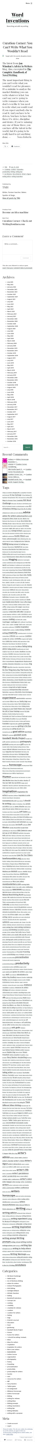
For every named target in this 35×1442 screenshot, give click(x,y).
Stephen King (11, 1052)
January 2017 (11, 434)
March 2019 (11, 370)
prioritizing (11, 954)
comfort (4, 609)
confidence (14, 614)
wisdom (6, 1142)
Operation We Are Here (13, 919)
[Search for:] (11, 447)
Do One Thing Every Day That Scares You (17, 670)
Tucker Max (24, 1118)
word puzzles (26, 1142)
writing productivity (12, 1235)
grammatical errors (15, 741)
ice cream (28, 777)
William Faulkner (11, 1140)
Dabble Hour (9, 641)
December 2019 (12, 348)
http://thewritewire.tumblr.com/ (15, 768)
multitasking (29, 887)
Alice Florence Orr (12, 521)
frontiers (28, 721)
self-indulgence (17, 1022)
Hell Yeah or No (25, 751)
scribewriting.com (15, 1017)
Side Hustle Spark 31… (15, 469)
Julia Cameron (22, 830)
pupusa (21, 969)
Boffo (26, 562)
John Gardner (12, 824)
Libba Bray (9, 847)
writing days (18, 1216)
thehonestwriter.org (7, 1090)
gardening (26, 723)
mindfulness (24, 874)
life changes (19, 847)
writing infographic (6, 1227)
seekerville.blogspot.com (12, 1020)
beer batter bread (21, 549)
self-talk (4, 1024)
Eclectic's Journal (6, 677)
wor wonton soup (6, 1147)
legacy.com (8, 843)
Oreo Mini (28, 922)
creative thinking (19, 630)
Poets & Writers (23, 947)
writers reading (21, 1199)
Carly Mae (12, 582)
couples (11, 624)
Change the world (11, 585)
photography (11, 1359)
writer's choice (19, 1161)
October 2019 (11, 353)
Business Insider (24, 577)
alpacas (14, 523)
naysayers (4, 897)
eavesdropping (22, 675)
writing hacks (12, 1224)
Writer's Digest (26, 174)
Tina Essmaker (10, 1110)
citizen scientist (15, 599)
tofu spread (14, 1113)
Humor (6, 776)
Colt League (18, 607)
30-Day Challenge (15, 495)
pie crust (25, 942)
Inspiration (20, 169)
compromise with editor (16, 612)
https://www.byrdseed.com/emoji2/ (21, 771)
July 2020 (10, 331)
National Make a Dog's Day (23, 892)
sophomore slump (10, 1045)
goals (20, 728)
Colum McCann (25, 607)
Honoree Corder (15, 761)
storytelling (22, 1057)
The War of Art (20, 1097)
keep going (27, 833)
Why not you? (13, 1137)
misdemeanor (21, 879)
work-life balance (6, 1145)
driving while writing (25, 672)
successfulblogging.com (15, 1062)
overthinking (13, 930)
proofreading (5, 969)
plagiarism (20, 944)
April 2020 (10, 338)
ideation (26, 780)
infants (4, 788)
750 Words (19, 503)
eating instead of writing (12, 675)
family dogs (24, 701)
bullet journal (11, 577)
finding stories (26, 706)
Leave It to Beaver (25, 840)
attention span (27, 533)
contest (30, 614)
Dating (24, 646)
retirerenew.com (7, 992)
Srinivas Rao (24, 1047)
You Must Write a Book (11, 1262)
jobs (24, 819)
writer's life (23, 1170)
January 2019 (11, 375)
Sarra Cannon (18, 1012)
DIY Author (26, 664)
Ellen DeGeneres (6, 682)
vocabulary (13, 1130)
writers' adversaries (14, 1185)
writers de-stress (6, 1191)
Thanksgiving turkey (16, 1080)
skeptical (4, 1040)
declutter (10, 654)
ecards (29, 675)
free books (18, 718)
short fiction (13, 1032)
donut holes (28, 667)
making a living (10, 861)
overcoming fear (8, 927)
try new (19, 1118)
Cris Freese (29, 633)
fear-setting (5, 706)
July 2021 (10, 302)
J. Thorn (24, 804)
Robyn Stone (19, 1000)
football (30, 716)
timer (19, 1108)
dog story (10, 667)
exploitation (29, 698)
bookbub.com (18, 565)
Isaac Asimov (20, 800)
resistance (28, 985)
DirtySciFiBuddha (10, 661)
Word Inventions (17, 17)
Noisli (21, 902)
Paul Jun (24, 932)
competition (5, 611)
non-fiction (12, 904)
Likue (3, 850)
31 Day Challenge (26, 495)
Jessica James (16, 814)
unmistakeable (6, 1125)
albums (25, 518)
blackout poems (11, 556)
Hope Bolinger (28, 761)
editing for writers (27, 677)
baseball (17, 547)
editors (4, 680)
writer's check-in (23, 1157)
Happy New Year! (10, 751)
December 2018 (12, 378)
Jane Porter (10, 812)
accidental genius (20, 506)
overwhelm (20, 930)
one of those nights (12, 914)
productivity (6, 172)
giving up (15, 729)
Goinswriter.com (6, 732)
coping (24, 619)
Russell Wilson (18, 1007)
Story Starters (12, 1057)
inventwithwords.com (9, 801)
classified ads (22, 599)
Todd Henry (5, 1113)
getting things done (7, 728)
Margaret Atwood (14, 863)
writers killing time (12, 1199)
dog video (15, 667)
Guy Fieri (26, 744)
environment (24, 689)
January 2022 (11, 287)
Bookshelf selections (14, 1298)
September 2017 (12, 414)
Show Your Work (22, 1033)
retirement (18, 990)
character (29, 585)
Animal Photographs (14, 1286)
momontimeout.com (7, 881)
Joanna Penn (10, 819)
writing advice (6, 176)
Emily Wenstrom (15, 682)
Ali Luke (18, 521)
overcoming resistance (22, 927)
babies (12, 541)
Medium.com (6, 871)
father (28, 704)
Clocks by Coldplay (12, 604)
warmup (14, 1132)
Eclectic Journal (14, 677)
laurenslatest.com (25, 838)
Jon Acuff (19, 824)
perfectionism (5, 937)
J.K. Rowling (19, 804)
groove (18, 744)
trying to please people (9, 1118)
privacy (17, 954)
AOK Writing (25, 526)
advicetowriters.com (24, 516)
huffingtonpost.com (7, 773)
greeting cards (12, 744)
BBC (21, 547)
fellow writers (14, 706)
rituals (25, 998)
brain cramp (5, 570)
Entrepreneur (5, 689)
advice (26, 512)
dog (30, 664)
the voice (14, 1097)
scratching (13, 1015)
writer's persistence (20, 1173)
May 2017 (10, 424)
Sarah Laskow (10, 1012)
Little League (14, 850)
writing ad (29, 1209)
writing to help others (22, 1248)
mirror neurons (14, 879)
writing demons (26, 1216)
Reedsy (12, 982)
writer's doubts (25, 1164)
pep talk (24, 934)
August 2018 (11, 387)
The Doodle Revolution (25, 1085)
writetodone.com (11, 1209)
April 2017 (10, 426)
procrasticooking (11, 957)
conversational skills (16, 616)
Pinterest (29, 942)
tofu (10, 1113)
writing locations (15, 1230)
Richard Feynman (19, 995)
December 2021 (12, 289)
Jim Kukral (20, 817)
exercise (29, 694)
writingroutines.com (8, 1245)
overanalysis (28, 924)
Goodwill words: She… (15, 479)
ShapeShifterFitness (7, 1030)
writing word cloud (15, 1259)
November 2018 (12, 380)
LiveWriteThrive (6, 852)
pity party (4, 944)
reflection (16, 982)
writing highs (19, 1224)
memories (20, 871)
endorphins (5, 687)
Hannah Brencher (22, 749)
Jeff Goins (23, 812)
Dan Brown (24, 643)
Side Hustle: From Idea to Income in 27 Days (17, 1035)
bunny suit (17, 577)
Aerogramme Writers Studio (9, 518)
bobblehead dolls (11, 562)
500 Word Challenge (14, 1276)
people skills (18, 934)
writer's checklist (8, 1161)
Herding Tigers (9, 759)
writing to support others (8, 1251)
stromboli (27, 1060)
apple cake (12, 528)
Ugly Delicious (24, 1120)
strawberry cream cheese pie (17, 1060)
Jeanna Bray (16, 812)
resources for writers (21, 987)
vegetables (12, 1127)
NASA (6, 892)
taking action (7, 1072)
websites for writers (7, 1135)
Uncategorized (12, 1389)
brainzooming (26, 570)
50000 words (28, 503)
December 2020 (12, 319)
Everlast (16, 694)
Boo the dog (27, 567)
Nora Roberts (17, 174)
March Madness (6, 863)
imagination (5, 785)
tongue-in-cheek (22, 1113)
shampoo (23, 1027)
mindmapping (5, 876)
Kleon (10, 835)
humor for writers (13, 1335)
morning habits (25, 884)
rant (7, 974)
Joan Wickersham (18, 819)
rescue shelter (20, 985)
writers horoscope (13, 1393)
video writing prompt (21, 1127)
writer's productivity (9, 1176)
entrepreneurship (15, 689)
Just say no (5, 833)
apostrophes (5, 528)
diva (22, 664)
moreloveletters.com (11, 884)
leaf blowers (10, 840)
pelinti (12, 934)
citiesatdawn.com (6, 599)
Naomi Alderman (26, 889)
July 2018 (10, 390)
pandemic (26, 929)
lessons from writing (23, 845)
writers (5, 1185)
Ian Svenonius (22, 777)
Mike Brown (17, 874)
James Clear (28, 806)
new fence (9, 899)
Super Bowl (11, 1067)
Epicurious (5, 692)
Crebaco (11, 459)
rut (23, 1007)
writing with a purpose (14, 1413)
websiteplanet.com (27, 1132)
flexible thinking (12, 714)
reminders (4, 985)
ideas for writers (18, 780)
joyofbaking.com (6, 830)
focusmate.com (6, 716)
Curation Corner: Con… (15, 474)
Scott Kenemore (6, 1015)
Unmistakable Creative (22, 1123)
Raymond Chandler (21, 977)
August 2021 (11, 299)
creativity (7, 169)
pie (21, 942)
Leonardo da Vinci (22, 843)
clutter (28, 604)
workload (14, 1145)
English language (22, 687)
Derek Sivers (5, 656)
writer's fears (26, 1167)
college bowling (11, 607)
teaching (4, 1077)
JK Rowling (26, 817)
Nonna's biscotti (19, 904)
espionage (5, 694)
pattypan (13, 932)
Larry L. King (24, 835)
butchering (5, 580)
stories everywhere (14, 1055)
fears (10, 706)
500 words (13, 503)
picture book (17, 942)
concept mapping (6, 614)
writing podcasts (20, 1232)
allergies (10, 523)
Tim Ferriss (29, 1108)
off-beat (18, 912)
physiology (5, 942)
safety (14, 1010)
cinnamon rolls (24, 597)
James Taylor (24, 809)
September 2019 (12, 355)
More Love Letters (18, 881)
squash (12, 1047)
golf (11, 732)
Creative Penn (6, 630)
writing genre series (24, 1221)
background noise (19, 541)
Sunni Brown (14, 1065)
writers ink (18, 1196)
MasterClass (13, 868)
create (23, 624)
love (15, 855)
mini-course (13, 876)
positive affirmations (12, 949)
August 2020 (11, 329)
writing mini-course (11, 1232)
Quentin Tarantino (28, 969)
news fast (21, 899)
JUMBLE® (30, 830)
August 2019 (11, 358)
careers (8, 582)
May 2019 (10, 365)
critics (17, 636)
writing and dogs (21, 1213)
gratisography (25, 741)
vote (23, 1130)
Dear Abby (28, 651)
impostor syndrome (13, 785)
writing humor (27, 1224)
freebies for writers (10, 718)
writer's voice (26, 1179)
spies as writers (6, 1047)
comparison (18, 609)
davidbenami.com (21, 649)
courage (16, 624)
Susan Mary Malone (18, 1067)
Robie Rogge (11, 1000)
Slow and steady (24, 1040)
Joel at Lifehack (12, 822)
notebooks (5, 909)
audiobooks (11, 536)
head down (18, 751)
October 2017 (11, 412)
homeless (8, 761)
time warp (23, 1108)
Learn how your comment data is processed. (17, 268)
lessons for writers (12, 845)
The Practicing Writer (22, 1094)
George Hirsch (14, 726)
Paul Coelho (18, 932)
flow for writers (20, 714)
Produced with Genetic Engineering (11, 960)
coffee (4, 607)
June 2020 (10, 333)
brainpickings (12, 570)
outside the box (20, 924)
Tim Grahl (4, 1110)
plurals (7, 947)
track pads (19, 1115)
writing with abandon (22, 1257)
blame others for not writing (23, 556)
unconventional (11, 1123)
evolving (20, 694)
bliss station (5, 560)
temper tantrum (6, 1080)
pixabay (9, 944)
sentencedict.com (6, 1027)
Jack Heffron (5, 806)
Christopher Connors (14, 597)
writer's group (12, 1170)
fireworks (22, 711)
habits (8, 747)
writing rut (18, 1245)
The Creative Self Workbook (12, 1085)
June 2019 (10, 363)
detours (15, 656)
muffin (20, 887)
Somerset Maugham (25, 1042)
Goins (23, 728)
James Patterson (16, 809)
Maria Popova (22, 863)
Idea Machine (6, 780)
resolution (5, 987)
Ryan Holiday (28, 1007)
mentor (25, 871)
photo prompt (18, 939)
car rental (17, 582)
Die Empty (28, 659)
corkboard (22, 622)
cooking (12, 619)
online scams (22, 914)
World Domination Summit (24, 1145)
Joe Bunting (28, 819)
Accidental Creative (11, 506)
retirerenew (24, 990)
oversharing (5, 929)
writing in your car (6, 1230)
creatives (12, 630)
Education (10, 1322)
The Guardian (5, 1087)
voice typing (19, 1130)
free (3, 719)
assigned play (25, 531)
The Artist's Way (10, 1082)
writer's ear (5, 1167)
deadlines (22, 651)
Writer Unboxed (20, 1205)
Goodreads (11, 735)
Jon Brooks (25, 824)
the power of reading (11, 1094)
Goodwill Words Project (13, 738)
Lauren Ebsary (17, 838)
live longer (29, 850)
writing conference (10, 1216)
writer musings (16, 1182)
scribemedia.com (6, 1017)
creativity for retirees (14, 1308)
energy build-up (12, 687)
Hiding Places (16, 759)
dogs (4, 667)
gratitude (5, 744)
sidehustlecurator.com (7, 1037)
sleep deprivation (14, 1040)
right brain (8, 997)
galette (20, 723)
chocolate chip (6, 592)
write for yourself (13, 1150)
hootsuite (22, 761)
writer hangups (7, 1182)
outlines (4, 924)
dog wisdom (21, 667)
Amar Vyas (18, 523)
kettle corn (5, 835)
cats (23, 582)
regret (21, 982)
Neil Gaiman (26, 897)
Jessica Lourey (23, 814)
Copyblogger (6, 622)
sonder (4, 1045)
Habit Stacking (13, 747)
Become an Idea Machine (9, 549)
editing (20, 677)
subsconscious (5, 1062)
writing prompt (9, 1238)
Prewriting (26, 952)
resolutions (12, 987)
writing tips (19, 172)
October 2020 (11, 324)
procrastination (22, 957)
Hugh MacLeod (20, 773)
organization (11, 1357)
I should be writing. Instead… (17, 1337)
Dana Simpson (11, 643)
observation (24, 909)
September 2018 (12, 385)
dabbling (15, 641)
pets (23, 937)
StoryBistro (23, 1055)
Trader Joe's (26, 1115)
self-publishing (26, 1022)
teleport (28, 1077)
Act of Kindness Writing (15, 1281)
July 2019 (10, 360)
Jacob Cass (12, 806)
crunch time (22, 636)
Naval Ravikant (27, 895)
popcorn (4, 949)
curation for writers (8, 639)
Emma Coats (23, 682)
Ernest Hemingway (27, 692)
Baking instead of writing (17, 544)
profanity (16, 967)
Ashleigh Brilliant (16, 531)
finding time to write (7, 709)
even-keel (10, 694)
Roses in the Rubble (17, 1002)
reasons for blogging (12, 980)
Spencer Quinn (28, 1045)
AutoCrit (8, 541)
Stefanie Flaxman (10, 1050)
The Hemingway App (27, 1087)
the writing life (21, 1102)
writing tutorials (27, 1251)
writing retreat (15, 1242)
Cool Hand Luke (19, 619)
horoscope (15, 764)
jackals (28, 804)
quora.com (9, 972)
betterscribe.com (7, 554)
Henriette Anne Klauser (9, 756)
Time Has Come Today (12, 1108)
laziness (4, 840)
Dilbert (4, 661)
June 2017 (10, 422)
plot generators (27, 944)
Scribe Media (29, 1015)
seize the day (21, 1020)
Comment (26, 258)
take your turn (27, 1070)
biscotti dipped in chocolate (24, 554)
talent (14, 1072)
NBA (8, 897)
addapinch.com (6, 512)
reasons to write (22, 980)
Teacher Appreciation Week (25, 1075)
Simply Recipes (25, 1037)
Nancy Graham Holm (7, 889)
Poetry (9, 1362)
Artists (9, 531)
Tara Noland (19, 1072)
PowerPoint (26, 949)
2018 (23, 503)
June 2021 (10, 304)
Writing (12, 172)
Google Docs (29, 738)
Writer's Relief (20, 1176)
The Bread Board (19, 1082)
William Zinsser (19, 1140)
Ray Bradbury (11, 977)
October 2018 (11, 382)
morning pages (7, 887)
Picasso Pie (11, 942)
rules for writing (11, 1007)
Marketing (9, 866)
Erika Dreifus (18, 692)
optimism (5, 922)
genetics (4, 726)
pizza (15, 944)
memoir (14, 871)
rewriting (21, 992)
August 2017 (11, 417)
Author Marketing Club (22, 538)
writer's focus (5, 1170)
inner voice (23, 788)
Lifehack (24, 847)
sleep (8, 1040)
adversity (20, 512)
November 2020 (12, 321)
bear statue (25, 547)
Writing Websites (12, 1411)
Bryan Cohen (16, 575)
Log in (9, 1426)
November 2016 (12, 439)
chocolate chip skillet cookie (17, 592)
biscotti (15, 554)
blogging (13, 559)
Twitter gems (17, 1120)
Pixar (13, 944)
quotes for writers (18, 972)
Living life (12, 852)
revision (15, 992)
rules (15, 1005)
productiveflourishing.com (8, 963)
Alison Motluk (24, 521)
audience (5, 536)
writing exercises (6, 1219)
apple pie (17, 528)
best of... (24, 552)
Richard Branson (10, 995)
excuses (24, 694)
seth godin (15, 1027)
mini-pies (25, 876)
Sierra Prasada (17, 1037)
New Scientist (15, 899)
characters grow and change (16, 587)
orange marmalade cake (15, 922)
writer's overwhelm (7, 1173)
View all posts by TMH (11, 198)
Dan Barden (18, 643)
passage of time (6, 932)
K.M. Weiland (14, 833)
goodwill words (20, 735)
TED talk (14, 1077)
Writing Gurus (5, 1224)
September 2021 (12, 297)
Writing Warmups (18, 1254)
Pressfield (19, 952)
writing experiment (19, 1219)
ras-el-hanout (13, 974)
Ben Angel (18, 552)
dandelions (5, 646)
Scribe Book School (20, 1015)
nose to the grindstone (20, 907)
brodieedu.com (9, 575)
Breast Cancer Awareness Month (19, 572)
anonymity (19, 526)
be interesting (12, 552)
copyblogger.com (15, 622)
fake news (16, 701)
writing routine (26, 1242)
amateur (24, 523)
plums (3, 947)
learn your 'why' (17, 840)
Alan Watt (20, 518)
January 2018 (11, 404)
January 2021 (11, 316)
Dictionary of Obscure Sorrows (18, 659)
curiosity (18, 639)
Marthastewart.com (24, 866)
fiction (19, 706)
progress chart (22, 967)
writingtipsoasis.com (7, 1248)
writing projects (23, 1235)
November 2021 (12, 292)
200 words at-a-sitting (24, 497)
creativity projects (22, 633)
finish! (16, 709)
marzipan (8, 868)
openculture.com (17, 917)
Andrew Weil (7, 526)
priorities (4, 954)
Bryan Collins (23, 575)
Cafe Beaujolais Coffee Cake (19, 580)
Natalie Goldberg (12, 892)
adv (17, 512)
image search (24, 783)
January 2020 (11, 346)
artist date (5, 531)
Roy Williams (10, 1005)
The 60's (23, 1080)
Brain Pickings (18, 570)
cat (21, 582)
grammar (8, 741)
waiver (26, 1130)
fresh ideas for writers (13, 721)
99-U (17, 497)
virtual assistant (6, 1130)
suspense (9, 1070)
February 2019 (12, 373)
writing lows (23, 1230)
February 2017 (12, 431)
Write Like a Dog (13, 1153)
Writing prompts (12, 1403)
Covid (20, 624)
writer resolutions (26, 1182)
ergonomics (12, 692)
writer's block (14, 1157)
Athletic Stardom (13, 1293)
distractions (17, 664)
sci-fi (22, 1012)
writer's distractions (14, 1164)
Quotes (9, 1374)
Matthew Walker (21, 868)
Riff (8, 1381)
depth (28, 654)
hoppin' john (5, 765)
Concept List (27, 611)
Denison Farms (22, 654)
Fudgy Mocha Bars (13, 723)
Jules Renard (14, 830)
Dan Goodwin (11, 646)
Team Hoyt (9, 1077)
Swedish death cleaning (18, 1070)
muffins (23, 887)
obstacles (30, 909)
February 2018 (12, 402)
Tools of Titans (9, 1115)
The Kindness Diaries (12, 1092)
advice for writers (9, 516)
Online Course (12, 1354)
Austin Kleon (19, 536)
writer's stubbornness (14, 1179)
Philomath (27, 937)
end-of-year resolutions (21, 684)
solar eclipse (16, 1042)
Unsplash (12, 1125)
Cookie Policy (9, 1434)
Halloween (15, 749)
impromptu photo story (24, 785)
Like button (29, 847)
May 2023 (10, 284)
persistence (18, 937)
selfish (8, 1024)
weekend (22, 1135)
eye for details (6, 701)
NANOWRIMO (17, 890)
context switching (6, 616)
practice (4, 952)
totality (15, 1115)
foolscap (24, 716)
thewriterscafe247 (12, 1102)
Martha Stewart (16, 866)
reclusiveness (6, 982)
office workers (24, 912)
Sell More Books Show (16, 1024)
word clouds (12, 1142)
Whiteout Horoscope (14, 1391)
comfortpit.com (11, 609)
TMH (5, 167)
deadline (17, 651)
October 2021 (11, 294)
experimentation (20, 698)
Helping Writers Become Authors (10, 754)
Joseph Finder (24, 827)
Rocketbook (26, 1000)
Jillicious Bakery (13, 817)
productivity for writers (8, 967)
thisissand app (24, 1105)
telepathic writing (21, 1077)
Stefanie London (19, 1050)
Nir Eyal (18, 902)
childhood (12, 589)
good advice (18, 731)
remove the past (12, 985)
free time (24, 718)
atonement (12, 533)
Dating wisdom (12, 649)
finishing (16, 711)
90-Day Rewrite (11, 497)
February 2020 (12, 343)
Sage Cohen (19, 1010)
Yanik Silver (23, 1259)
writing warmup (6, 1254)
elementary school (12, 680)
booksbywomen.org (19, 567)
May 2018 (10, 395)
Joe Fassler (5, 822)
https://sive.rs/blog (7, 771)
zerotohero (20, 1265)
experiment (9, 697)
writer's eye (20, 1167)
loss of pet (24, 852)
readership (29, 977)
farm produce (10, 704)
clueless (24, 604)
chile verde (18, 589)
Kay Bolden (21, 833)
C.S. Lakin (10, 580)
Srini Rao (18, 1047)
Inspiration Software (13, 795)
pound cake (20, 949)
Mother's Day (15, 887)
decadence (5, 654)
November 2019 (12, 351)
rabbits (27, 972)
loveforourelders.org (11, 858)
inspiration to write (24, 795)
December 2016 (12, 436)
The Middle (20, 1092)
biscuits (4, 556)
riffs (3, 998)
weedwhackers (16, 1135)
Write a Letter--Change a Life (18, 1147)
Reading (4, 980)
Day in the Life (10, 651)
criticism (12, 636)
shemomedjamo (26, 1030)
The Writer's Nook (21, 1099)
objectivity (18, 909)
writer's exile (12, 1167)
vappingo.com (5, 1127)
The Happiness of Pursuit (15, 1087)
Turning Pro (5, 1120)
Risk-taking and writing (16, 997)
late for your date (9, 838)
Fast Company (22, 704)
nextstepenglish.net (11, 902)
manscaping (27, 861)
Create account (12, 1423)
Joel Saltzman (21, 822)
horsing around (25, 765)
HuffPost (14, 773)
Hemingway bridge (24, 754)
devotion (26, 656)
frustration (5, 723)
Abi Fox (4, 506)
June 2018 (10, 392)
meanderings (28, 868)
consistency (24, 614)
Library (14, 847)
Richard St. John (27, 995)
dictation (8, 659)
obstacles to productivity (9, 912)
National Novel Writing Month (12, 895)
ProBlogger (21, 954)
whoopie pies (5, 1137)
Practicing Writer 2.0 (12, 952)
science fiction (28, 1012)
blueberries (20, 560)
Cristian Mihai (5, 636)
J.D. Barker (13, 804)
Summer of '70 (6, 1065)
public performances (14, 969)
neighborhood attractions (16, 897)
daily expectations (22, 641)
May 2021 (10, 306)
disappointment (19, 661)
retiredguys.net (6, 990)
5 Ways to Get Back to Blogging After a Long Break (14, 492)
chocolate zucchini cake (17, 594)
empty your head (11, 684)
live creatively (22, 850)
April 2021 (10, 309)
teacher (16, 1075)
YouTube (19, 1262)
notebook (29, 907)
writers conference (22, 1188)
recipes (28, 980)
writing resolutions (13, 1406)
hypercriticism (14, 777)
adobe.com (13, 512)
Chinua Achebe (25, 589)
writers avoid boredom (8, 1188)
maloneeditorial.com (19, 861)
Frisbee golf (22, 721)
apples (22, 528)
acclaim (27, 506)
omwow (10, 464)
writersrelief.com (15, 1202)
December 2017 (12, 407)
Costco (7, 624)
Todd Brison (28, 1110)
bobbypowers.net (20, 562)
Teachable (11, 1075)
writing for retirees (13, 1398)
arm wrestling (27, 528)
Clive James (5, 604)
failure (12, 701)
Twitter (10, 1120)
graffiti (4, 741)
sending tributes (26, 1024)
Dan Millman (18, 646)
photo (3, 939)
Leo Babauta (14, 843)
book (8, 565)
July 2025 (10, 282)
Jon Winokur (8, 174)
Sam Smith (25, 1010)
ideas (12, 780)
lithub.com (8, 850)
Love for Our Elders (25, 855)
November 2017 (12, 409)
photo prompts (27, 939)
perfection (29, 934)
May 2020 (10, 336)
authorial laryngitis (12, 538)
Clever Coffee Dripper (26, 602)
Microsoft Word (10, 874)
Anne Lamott (14, 526)
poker (28, 947)
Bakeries (27, 541)
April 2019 (10, 368)
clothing (20, 604)
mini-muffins (19, 876)
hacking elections (22, 747)
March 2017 (11, 429)
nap (3, 892)
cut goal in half (24, 639)
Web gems (19, 1132)
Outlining (9, 924)
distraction (11, 664)
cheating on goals (27, 587)
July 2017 (10, 419)
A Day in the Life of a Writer (24, 509)
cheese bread (5, 589)
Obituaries (11, 909)
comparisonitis (25, 609)
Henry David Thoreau (22, 756)
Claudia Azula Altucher (13, 602)
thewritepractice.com (10, 1099)
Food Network (18, 716)
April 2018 (10, 397)
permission (12, 937)
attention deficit (19, 533)
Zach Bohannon (25, 1262)
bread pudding (6, 572)
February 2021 (12, 314)
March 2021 (11, 311)
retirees (13, 990)
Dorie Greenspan (6, 672)
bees (27, 549)
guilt (22, 744)
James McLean (6, 809)
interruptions (17, 798)
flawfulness (5, 714)
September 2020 (12, 326)
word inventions (19, 1142)
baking (5, 544)
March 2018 (11, 400)
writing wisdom (12, 1257)
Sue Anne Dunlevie (26, 1062)
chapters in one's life (21, 585)
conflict (19, 614)
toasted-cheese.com (19, 1110)
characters (5, 587)
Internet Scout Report (7, 798)
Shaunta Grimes (17, 1030)
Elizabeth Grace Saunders (25, 680)
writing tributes (19, 1251)
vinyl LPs (28, 1127)
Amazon (28, 523)
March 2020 (11, 341)
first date (26, 711)
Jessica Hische (9, 814)
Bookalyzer (12, 565)
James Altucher (19, 806)
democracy (16, 654)
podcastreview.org (14, 947)
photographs (10, 939)
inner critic (16, 788)
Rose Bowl (8, 1002)
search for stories (24, 1017)
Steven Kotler (19, 1052)
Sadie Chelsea (8, 1010)
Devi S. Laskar (20, 656)
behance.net (5, 552)
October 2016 (11, 441)
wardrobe (9, 1132)
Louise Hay (11, 855)
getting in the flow (24, 726)
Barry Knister (11, 547)
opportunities (23, 919)
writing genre (15, 1221)
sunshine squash (21, 1065)
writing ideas (11, 1401)
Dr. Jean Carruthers (15, 672)
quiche (4, 972)
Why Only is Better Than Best (23, 1137)
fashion (16, 704)
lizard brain (18, 852)
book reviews (10, 567)
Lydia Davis (23, 858)
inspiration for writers (14, 1347)
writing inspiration (17, 176)
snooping (10, 1042)
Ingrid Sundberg (10, 788)
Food (12, 716)
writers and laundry (24, 1185)
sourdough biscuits (20, 1045)
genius (8, 726)
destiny (11, 656)
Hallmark (9, 749)
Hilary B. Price (23, 759)
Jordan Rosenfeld (15, 827)
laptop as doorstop (16, 835)
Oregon (24, 922)
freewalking (5, 721)
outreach (14, 924)
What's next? (29, 1135)
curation (13, 169)
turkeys (29, 1118)
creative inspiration (22, 627)
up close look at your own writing (23, 1125)
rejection (25, 982)
